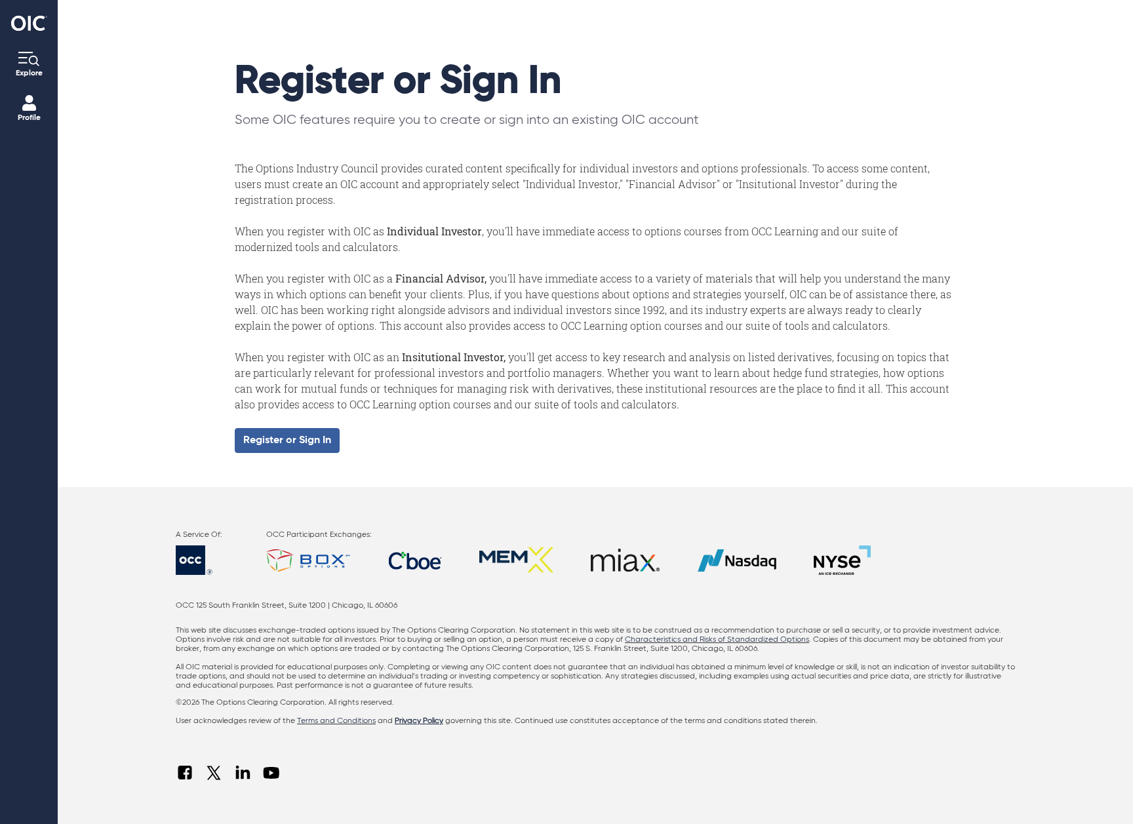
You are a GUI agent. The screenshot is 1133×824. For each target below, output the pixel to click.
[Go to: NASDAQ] (737, 560)
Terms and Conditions (336, 721)
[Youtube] (271, 773)
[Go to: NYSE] (842, 560)
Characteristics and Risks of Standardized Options (717, 640)
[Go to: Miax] (625, 560)
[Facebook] (185, 773)
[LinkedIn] (242, 773)
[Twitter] (214, 773)
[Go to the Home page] (29, 23)
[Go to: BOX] (308, 560)
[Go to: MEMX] (516, 560)
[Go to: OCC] (205, 560)
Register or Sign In (287, 440)
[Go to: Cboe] (415, 560)
